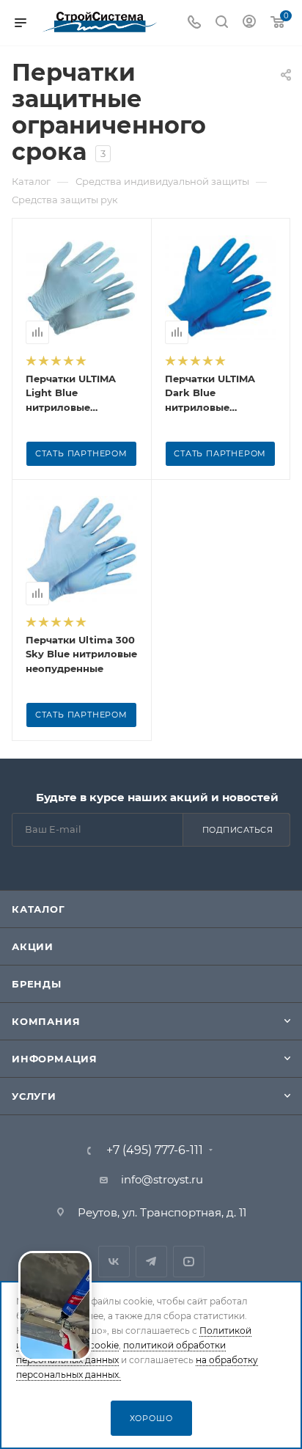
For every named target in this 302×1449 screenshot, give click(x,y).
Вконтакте (114, 1261)
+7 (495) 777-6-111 (154, 1150)
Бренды (37, 984)
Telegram (151, 1261)
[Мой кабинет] (249, 23)
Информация (54, 1059)
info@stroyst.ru (162, 1179)
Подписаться (237, 830)
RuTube (189, 1261)
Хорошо (151, 1418)
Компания (46, 1021)
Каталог (38, 909)
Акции (33, 946)
